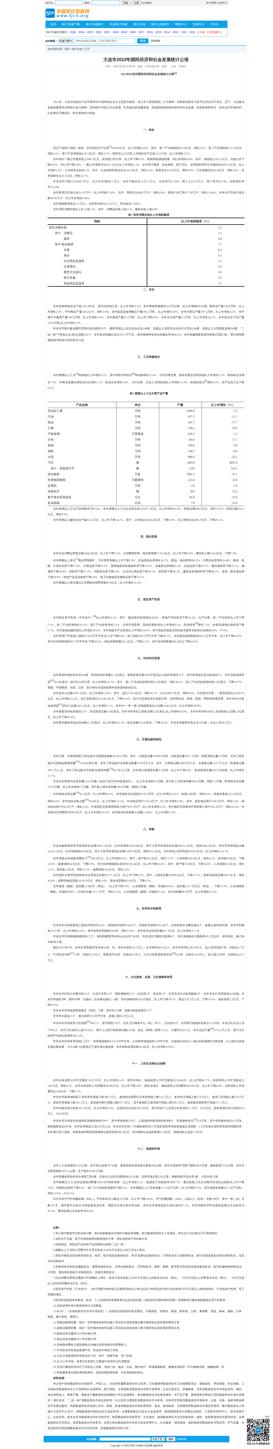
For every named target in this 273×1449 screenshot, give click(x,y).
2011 (192, 32)
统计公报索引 (160, 24)
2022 (99, 32)
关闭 (267, 1416)
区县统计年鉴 (118, 24)
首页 (53, 24)
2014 (167, 32)
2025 (73, 32)
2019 (124, 32)
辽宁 (87, 49)
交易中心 (199, 24)
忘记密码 (147, 2)
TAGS (215, 24)
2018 (133, 32)
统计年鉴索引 (95, 24)
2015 (158, 32)
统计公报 (139, 24)
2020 (116, 32)
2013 (175, 32)
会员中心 (223, 2)
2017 (141, 32)
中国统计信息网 (144, 1445)
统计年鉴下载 (71, 24)
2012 (184, 32)
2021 (107, 32)
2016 (150, 32)
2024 (81, 32)
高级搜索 (155, 40)
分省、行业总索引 (209, 32)
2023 (90, 32)
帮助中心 (181, 24)
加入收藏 (211, 2)
